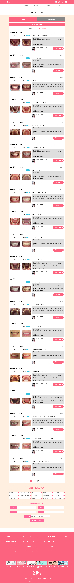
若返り (33, 492)
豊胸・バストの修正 (25, 492)
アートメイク (46, 498)
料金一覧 (29, 536)
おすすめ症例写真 (22, 19)
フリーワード (27, 516)
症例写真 (29, 547)
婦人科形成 (57, 495)
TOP (16, 5)
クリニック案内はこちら (53, 536)
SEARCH (63, 2)
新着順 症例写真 (51, 19)
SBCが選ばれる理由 (52, 547)
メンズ (57, 5)
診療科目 (13, 507)
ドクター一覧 (51, 541)
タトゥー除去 (46, 495)
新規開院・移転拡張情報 (11, 541)
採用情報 (50, 552)
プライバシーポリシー (33, 578)
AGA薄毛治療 (12, 498)
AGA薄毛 (47, 5)
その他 (22, 498)
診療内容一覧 (8, 536)
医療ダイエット (58, 498)
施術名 (41, 507)
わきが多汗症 (34, 495)
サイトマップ (25, 578)
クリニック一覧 (30, 541)
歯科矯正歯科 (36, 5)
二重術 (44, 492)
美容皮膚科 (26, 5)
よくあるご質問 (30, 552)
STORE (59, 2)
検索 (37, 520)
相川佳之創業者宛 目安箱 (11, 552)
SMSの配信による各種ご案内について (44, 578)
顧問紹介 (8, 557)
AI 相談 (56, 2)
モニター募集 (8, 547)
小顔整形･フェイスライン (25, 495)
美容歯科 (34, 498)
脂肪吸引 (11, 492)
